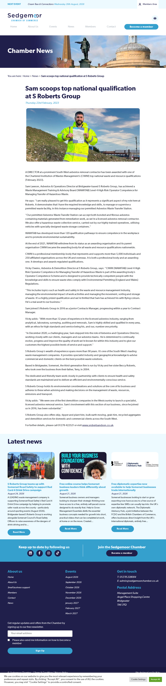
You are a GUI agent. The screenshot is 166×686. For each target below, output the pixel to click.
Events (53, 26)
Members (90, 26)
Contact (111, 26)
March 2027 (71, 613)
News (71, 26)
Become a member (141, 26)
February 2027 (72, 608)
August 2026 (71, 577)
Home (13, 26)
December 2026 (73, 598)
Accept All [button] (155, 679)
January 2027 (71, 603)
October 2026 (72, 587)
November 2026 (73, 593)
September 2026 (73, 582)
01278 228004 (128, 577)
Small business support (19, 587)
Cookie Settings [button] (138, 679)
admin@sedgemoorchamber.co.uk (139, 581)
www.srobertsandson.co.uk (97, 425)
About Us (33, 26)
